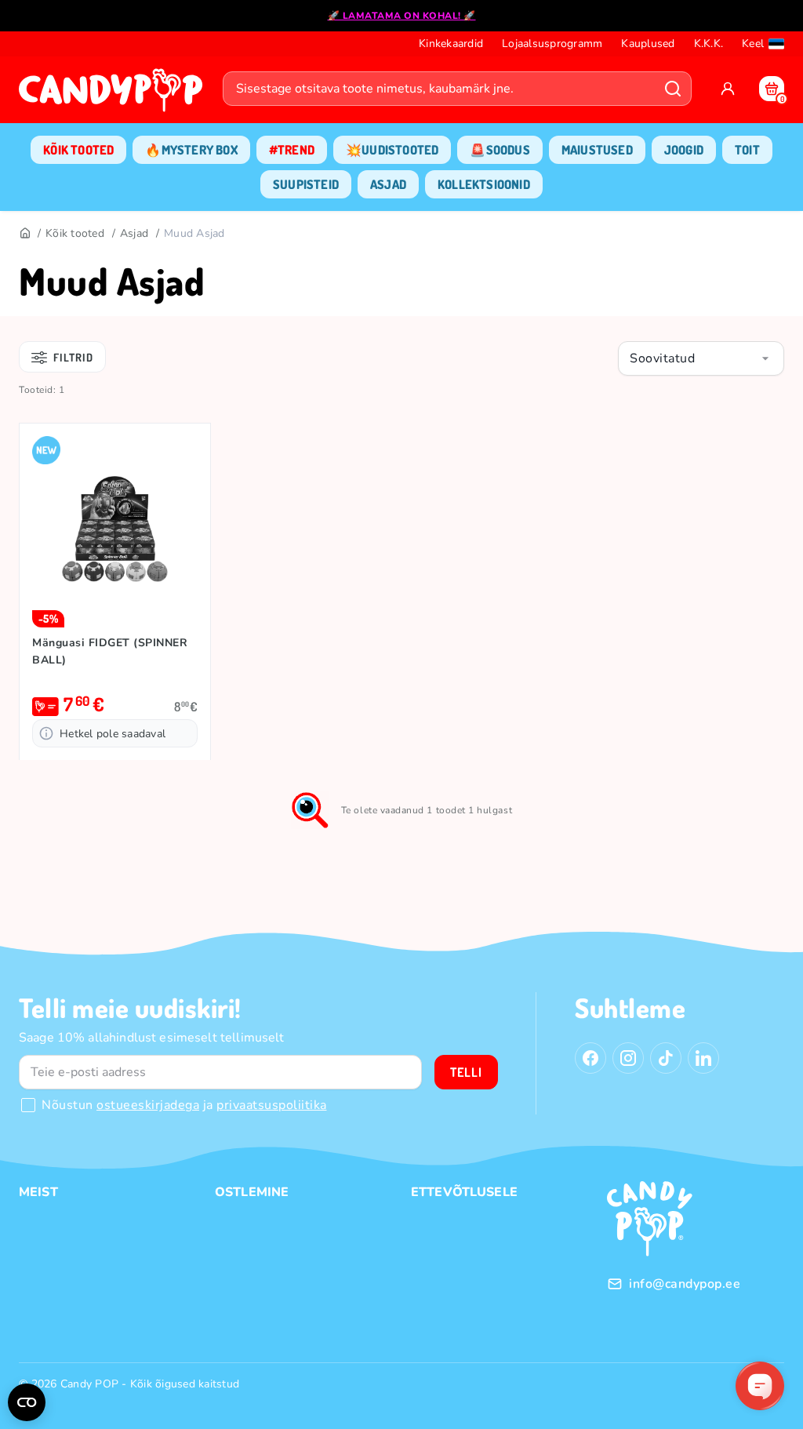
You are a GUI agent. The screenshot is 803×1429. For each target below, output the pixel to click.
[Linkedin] (703, 1058)
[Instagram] (628, 1058)
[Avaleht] (114, 94)
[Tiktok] (665, 1058)
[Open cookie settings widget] (26, 1402)
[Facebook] (590, 1058)
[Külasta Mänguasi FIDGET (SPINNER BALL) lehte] (115, 531)
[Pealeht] (24, 234)
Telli (466, 1072)
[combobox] (701, 358)
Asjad (134, 233)
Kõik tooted (74, 233)
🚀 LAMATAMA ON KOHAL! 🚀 (402, 15)
